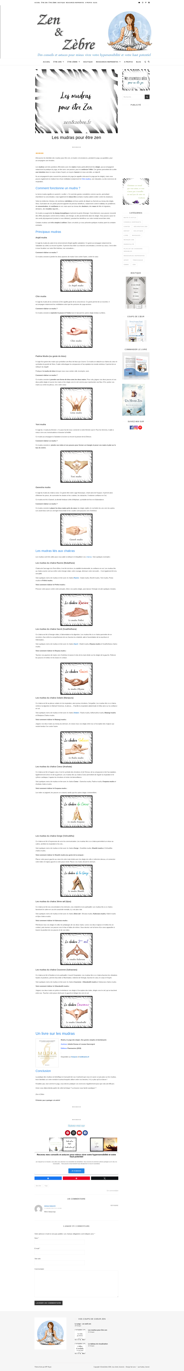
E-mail (37, 1248)
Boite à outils (130, 217)
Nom (36, 1238)
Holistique (138, 231)
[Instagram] (73, 1133)
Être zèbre (53, 3)
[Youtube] (79, 1133)
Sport (126, 260)
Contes (127, 226)
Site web (37, 1259)
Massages (136, 235)
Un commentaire (112, 1191)
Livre (126, 235)
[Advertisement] (136, 140)
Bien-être (38, 1186)
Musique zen (129, 239)
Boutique (61, 3)
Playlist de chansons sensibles (133, 250)
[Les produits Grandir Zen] (139, 339)
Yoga (46, 1186)
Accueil (37, 3)
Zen (134, 264)
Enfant (127, 231)
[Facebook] (85, 1133)
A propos (88, 3)
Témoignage (138, 260)
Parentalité (129, 244)
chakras (89, 557)
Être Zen (44, 3)
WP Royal (48, 1367)
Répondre (114, 1205)
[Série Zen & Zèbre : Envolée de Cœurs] (140, 306)
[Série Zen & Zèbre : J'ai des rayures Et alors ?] (132, 306)
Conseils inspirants (132, 222)
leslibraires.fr (84, 1057)
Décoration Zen (140, 226)
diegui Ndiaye (50, 1206)
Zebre (126, 264)
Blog (95, 3)
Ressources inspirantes (75, 3)
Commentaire (39, 1269)
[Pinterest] (67, 1133)
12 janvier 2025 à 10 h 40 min (53, 1208)
